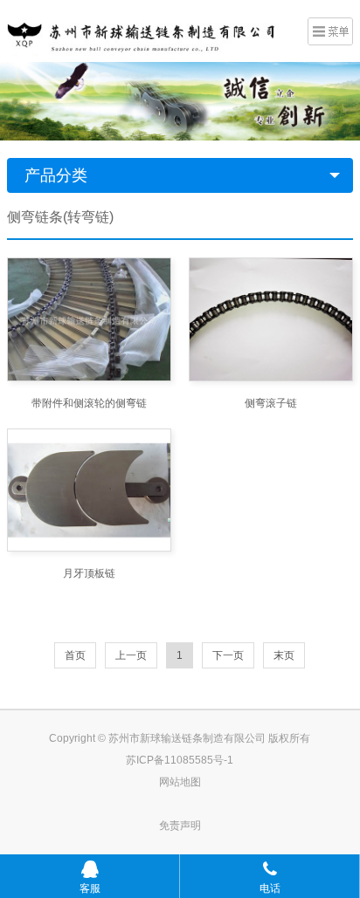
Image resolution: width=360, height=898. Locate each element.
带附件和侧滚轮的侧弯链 (89, 403)
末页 (283, 655)
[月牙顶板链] (89, 490)
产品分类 (55, 175)
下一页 (228, 655)
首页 (75, 655)
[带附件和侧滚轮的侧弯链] (89, 318)
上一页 (131, 655)
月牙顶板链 (89, 573)
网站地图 (180, 782)
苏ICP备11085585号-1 (179, 760)
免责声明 (180, 825)
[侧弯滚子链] (271, 318)
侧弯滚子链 (271, 403)
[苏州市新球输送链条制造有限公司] (151, 29)
